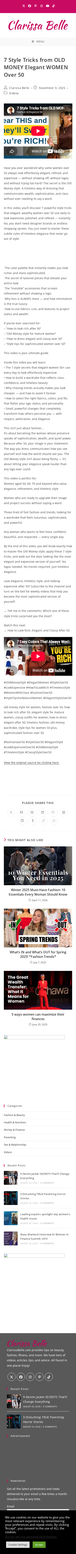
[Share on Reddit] (22, 821)
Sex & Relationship (15, 1144)
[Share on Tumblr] (33, 821)
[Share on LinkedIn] (43, 812)
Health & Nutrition (15, 1122)
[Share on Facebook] (21, 812)
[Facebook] (30, 6)
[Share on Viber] (53, 812)
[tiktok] (49, 1377)
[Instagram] (42, 6)
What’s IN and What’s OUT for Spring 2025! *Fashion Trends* (38, 954)
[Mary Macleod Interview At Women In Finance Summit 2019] (11, 1238)
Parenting (10, 1137)
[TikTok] (53, 6)
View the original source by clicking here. (31, 763)
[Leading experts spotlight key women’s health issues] (11, 1218)
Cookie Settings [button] (18, 1544)
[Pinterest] (36, 6)
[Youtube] (48, 6)
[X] (24, 6)
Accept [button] (39, 1544)
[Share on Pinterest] (32, 812)
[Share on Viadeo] (43, 821)
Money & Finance (14, 1130)
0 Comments (47, 1182)
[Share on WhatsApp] (54, 821)
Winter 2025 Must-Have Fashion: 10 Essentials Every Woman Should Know (38, 892)
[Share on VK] (64, 812)
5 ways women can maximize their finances (38, 1016)
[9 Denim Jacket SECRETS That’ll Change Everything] (11, 1178)
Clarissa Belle (19, 88)
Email (10, 1506)
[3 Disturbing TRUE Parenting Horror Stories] (11, 1198)
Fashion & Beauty (14, 1115)
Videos (14, 93)
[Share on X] (11, 812)
